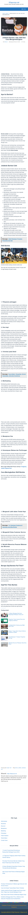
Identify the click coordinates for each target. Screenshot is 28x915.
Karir (10, 767)
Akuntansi (3, 823)
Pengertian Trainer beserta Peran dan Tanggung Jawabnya (16, 620)
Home (3, 13)
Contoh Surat (4, 840)
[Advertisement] (14, 59)
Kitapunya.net (14, 2)
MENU (24, 9)
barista (16, 767)
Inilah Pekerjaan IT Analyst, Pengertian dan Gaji (16, 637)
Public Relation (4, 835)
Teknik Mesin (4, 838)
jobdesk (19, 767)
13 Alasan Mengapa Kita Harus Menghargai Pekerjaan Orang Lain (15, 614)
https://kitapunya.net (12, 773)
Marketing (3, 831)
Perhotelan (3, 833)
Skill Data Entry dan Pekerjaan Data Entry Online (17, 643)
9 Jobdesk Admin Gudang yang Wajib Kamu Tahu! (16, 625)
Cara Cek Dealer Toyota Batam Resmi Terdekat (12, 888)
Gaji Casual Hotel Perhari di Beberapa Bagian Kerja (13, 894)
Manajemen (4, 828)
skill (2, 769)
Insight (7, 13)
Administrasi (4, 821)
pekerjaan (24, 767)
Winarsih (3, 773)
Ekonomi (3, 826)
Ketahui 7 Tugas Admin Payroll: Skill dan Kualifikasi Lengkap (17, 631)
